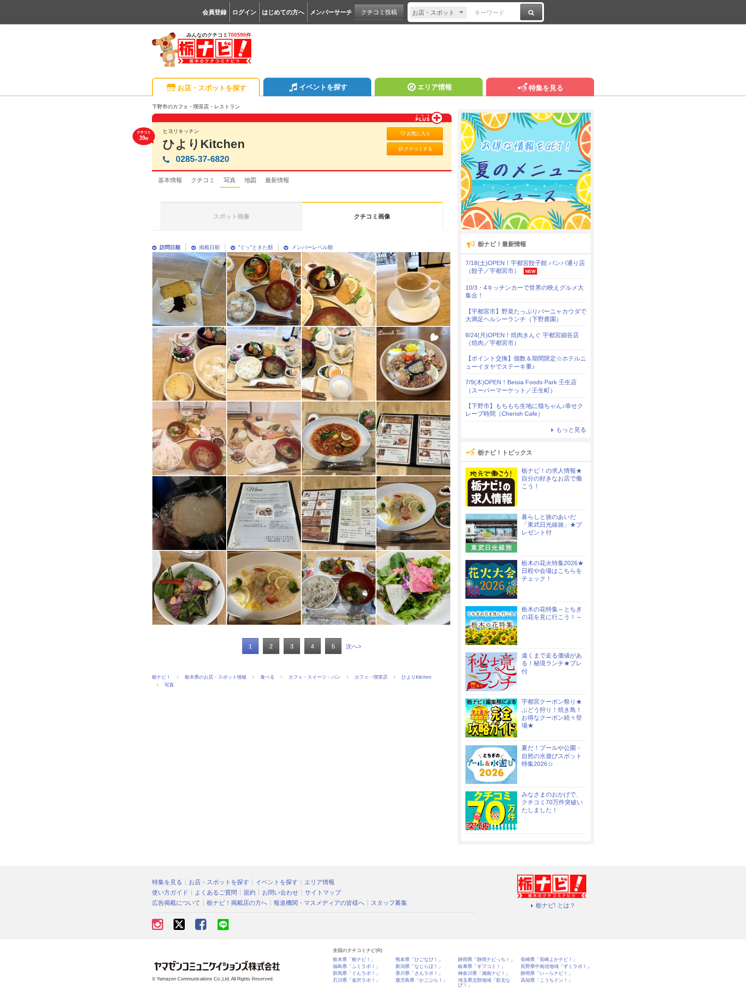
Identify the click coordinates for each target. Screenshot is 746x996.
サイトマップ (323, 892)
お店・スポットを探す (212, 88)
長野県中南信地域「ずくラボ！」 (556, 966)
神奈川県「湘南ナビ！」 (484, 973)
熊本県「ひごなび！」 (419, 959)
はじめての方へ (283, 12)
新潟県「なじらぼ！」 (419, 966)
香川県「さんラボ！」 (419, 973)
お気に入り (418, 133)
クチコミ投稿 (379, 12)
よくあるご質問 (216, 892)
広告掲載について (176, 902)
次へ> (353, 646)
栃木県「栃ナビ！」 (354, 959)
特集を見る (546, 88)
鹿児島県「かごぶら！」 (421, 980)
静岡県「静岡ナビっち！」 (486, 959)
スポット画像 (231, 216)
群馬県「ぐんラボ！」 (356, 973)
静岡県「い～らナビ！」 (547, 973)
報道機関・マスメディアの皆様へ (319, 902)
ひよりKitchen (204, 144)
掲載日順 (209, 247)
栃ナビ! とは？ (555, 905)
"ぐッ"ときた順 (255, 247)
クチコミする (418, 148)
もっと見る (571, 429)
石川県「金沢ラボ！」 (356, 980)
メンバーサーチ (331, 12)
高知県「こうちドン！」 (547, 980)
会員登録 (214, 12)
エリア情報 (434, 87)
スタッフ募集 (389, 902)
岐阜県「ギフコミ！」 (482, 966)
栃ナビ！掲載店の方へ (237, 902)
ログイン (244, 12)
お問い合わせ (280, 892)
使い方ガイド (170, 892)
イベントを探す (323, 87)
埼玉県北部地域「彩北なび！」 (484, 982)
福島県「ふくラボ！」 (356, 966)
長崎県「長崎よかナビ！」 (549, 959)
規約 (249, 892)
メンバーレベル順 (312, 247)
